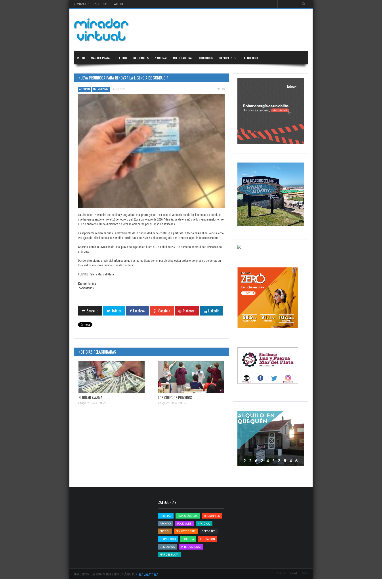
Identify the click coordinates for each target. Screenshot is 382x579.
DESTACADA (167, 547)
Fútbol (165, 531)
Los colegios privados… (176, 397)
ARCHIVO (84, 89)
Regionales (141, 57)
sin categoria (185, 531)
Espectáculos (188, 516)
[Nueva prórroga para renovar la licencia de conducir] (151, 151)
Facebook (100, 4)
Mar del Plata (100, 57)
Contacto (81, 4)
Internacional (183, 57)
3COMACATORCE (148, 574)
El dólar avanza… (91, 397)
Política (121, 57)
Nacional (161, 57)
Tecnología (250, 57)
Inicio (81, 57)
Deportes (226, 57)
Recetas (165, 516)
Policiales (184, 523)
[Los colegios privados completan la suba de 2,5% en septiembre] (191, 377)
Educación (206, 57)
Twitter (117, 4)
